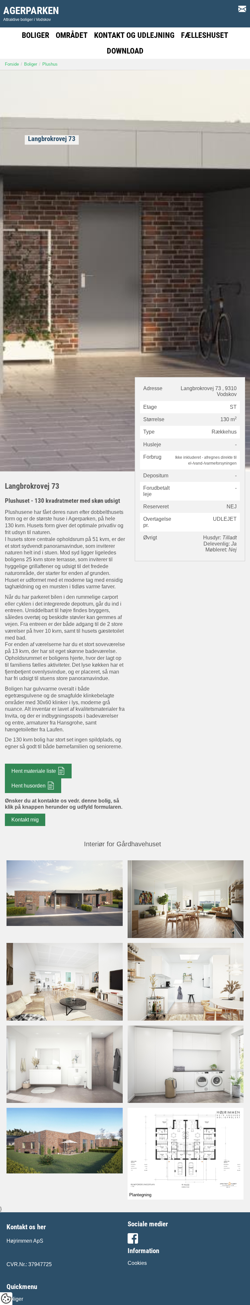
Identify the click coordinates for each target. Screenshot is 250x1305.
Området (72, 35)
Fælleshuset (204, 35)
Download (125, 51)
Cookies (137, 1263)
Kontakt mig (25, 819)
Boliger (35, 35)
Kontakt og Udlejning (134, 35)
